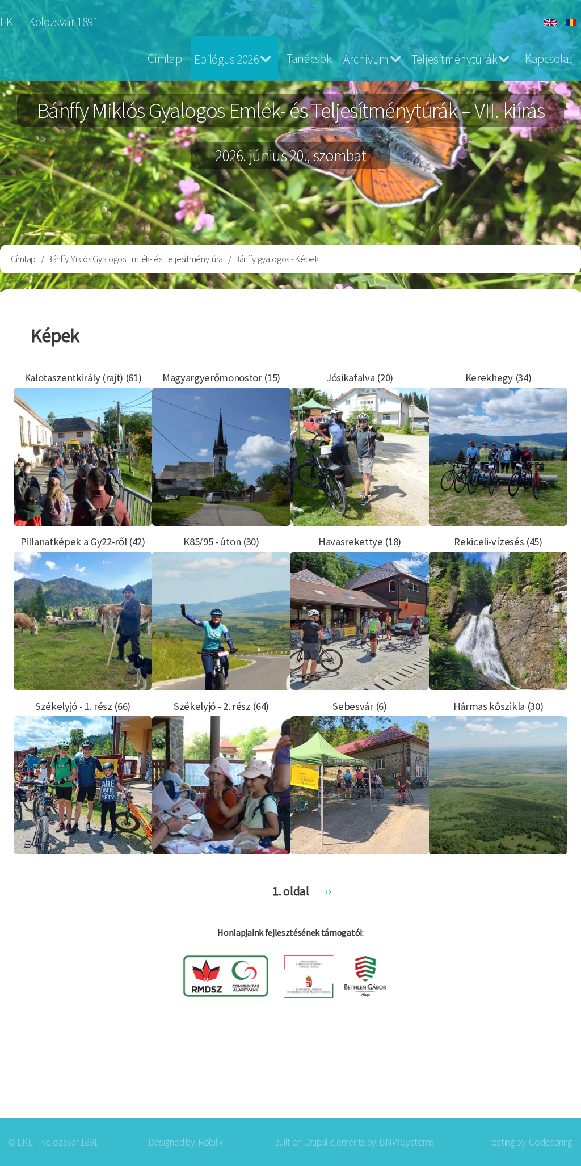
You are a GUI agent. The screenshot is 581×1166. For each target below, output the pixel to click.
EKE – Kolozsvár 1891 (49, 22)
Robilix (210, 1142)
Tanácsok (309, 58)
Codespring (550, 1142)
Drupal (316, 1142)
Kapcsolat (548, 58)
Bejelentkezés (522, 1073)
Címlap (165, 58)
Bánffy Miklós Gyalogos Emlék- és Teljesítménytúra (135, 258)
